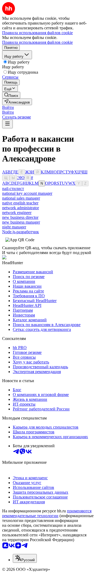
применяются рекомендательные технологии (46, 513)
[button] (8, 107)
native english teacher (20, 203)
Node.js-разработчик (20, 231)
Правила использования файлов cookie (37, 42)
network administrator (20, 207)
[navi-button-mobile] (7, 124)
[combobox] (25, 558)
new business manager (21, 222)
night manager (14, 227)
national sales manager (21, 198)
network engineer (16, 212)
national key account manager (27, 193)
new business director (20, 217)
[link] (11, 95)
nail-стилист (13, 188)
